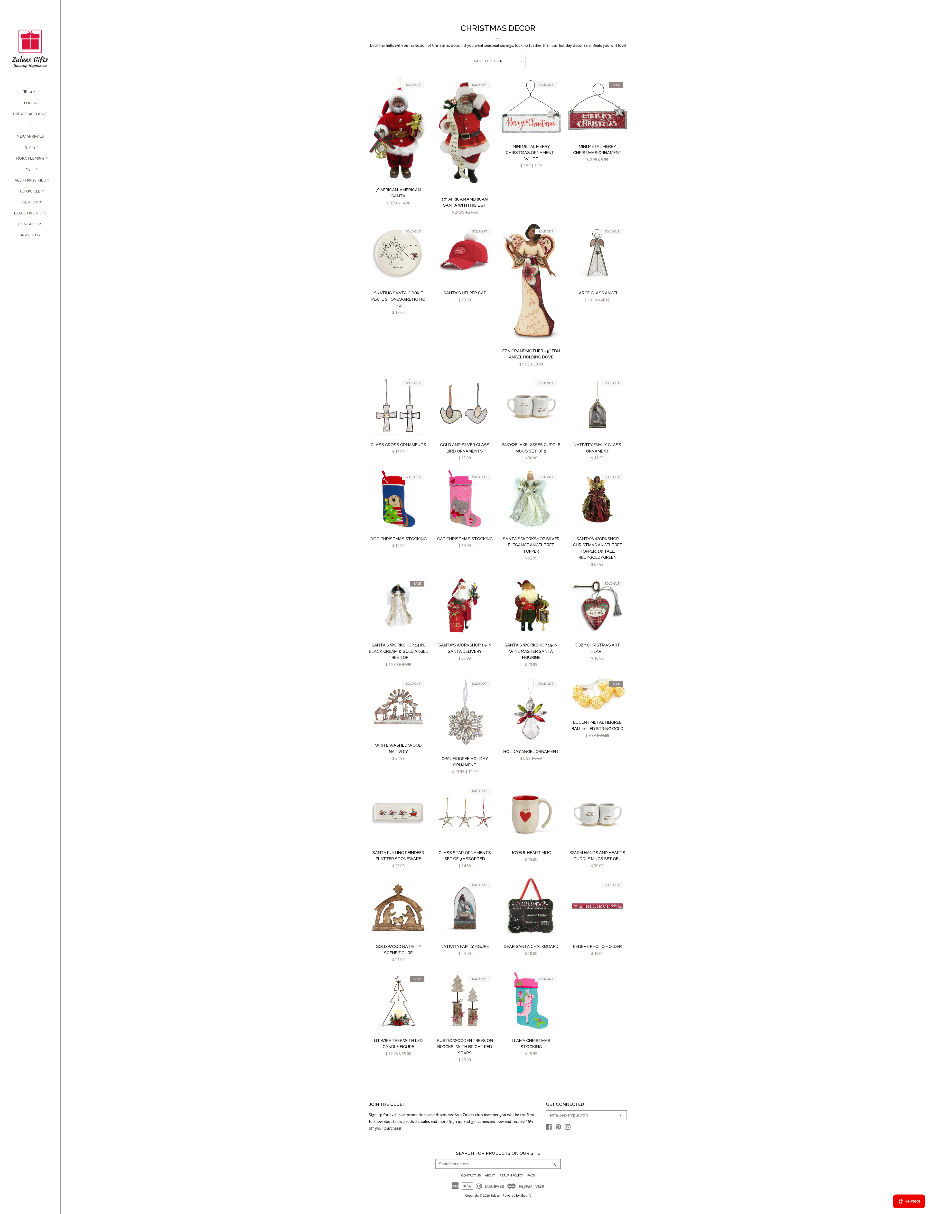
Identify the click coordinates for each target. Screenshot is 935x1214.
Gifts (30, 147)
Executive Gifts (30, 213)
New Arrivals (30, 136)
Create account (30, 114)
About (490, 1175)
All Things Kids (30, 180)
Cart (32, 92)
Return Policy (511, 1175)
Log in (30, 103)
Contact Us (30, 224)
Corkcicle (30, 191)
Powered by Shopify (517, 1195)
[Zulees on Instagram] (568, 1128)
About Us (30, 235)
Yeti (30, 169)
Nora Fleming (30, 158)
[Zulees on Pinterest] (558, 1128)
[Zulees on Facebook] (549, 1128)
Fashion (30, 202)
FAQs (531, 1175)
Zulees (495, 1195)
